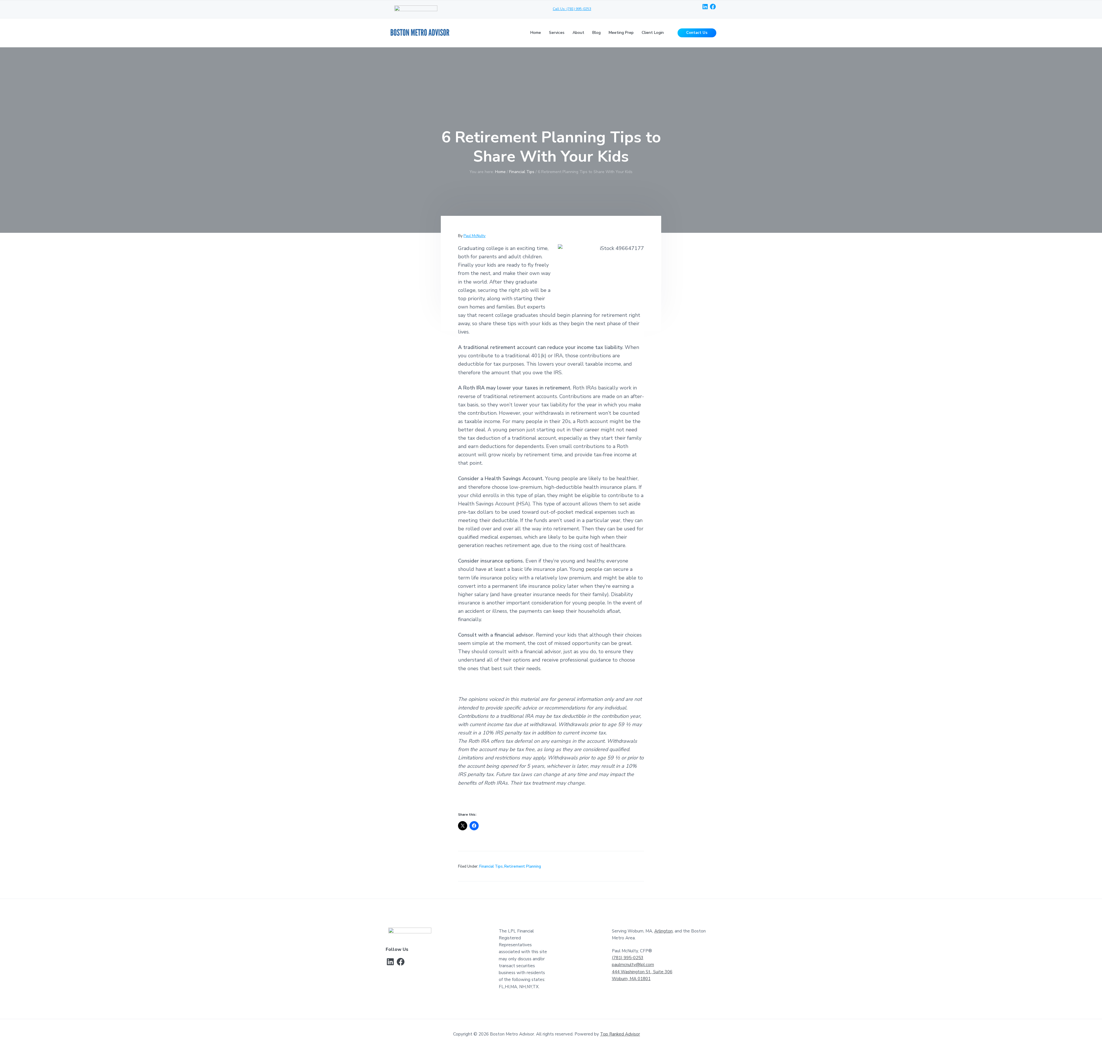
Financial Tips (491, 866)
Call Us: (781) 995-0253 (572, 9)
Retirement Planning (522, 866)
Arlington (663, 931)
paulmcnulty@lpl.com (633, 964)
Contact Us (696, 32)
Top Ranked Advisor (620, 1034)
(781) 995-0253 (627, 958)
